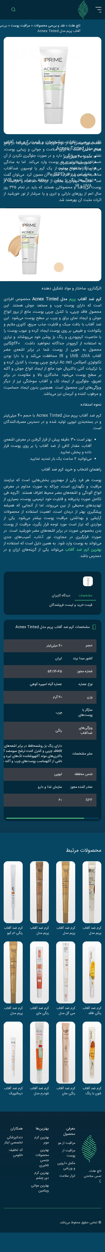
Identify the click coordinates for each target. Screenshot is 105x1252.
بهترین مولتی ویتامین (40, 1188)
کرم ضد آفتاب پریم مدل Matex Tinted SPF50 (65, 930)
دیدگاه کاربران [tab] (61, 596)
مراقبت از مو (66, 1143)
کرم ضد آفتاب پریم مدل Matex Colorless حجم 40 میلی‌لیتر (13, 1011)
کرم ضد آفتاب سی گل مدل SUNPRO (65, 1011)
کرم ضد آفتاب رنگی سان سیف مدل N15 (65, 1091)
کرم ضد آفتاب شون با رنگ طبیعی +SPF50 (92, 1091)
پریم (72, 299)
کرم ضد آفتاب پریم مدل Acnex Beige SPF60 (92, 930)
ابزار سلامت (67, 1176)
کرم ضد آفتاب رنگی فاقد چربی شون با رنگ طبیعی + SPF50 (92, 1011)
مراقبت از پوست (68, 1153)
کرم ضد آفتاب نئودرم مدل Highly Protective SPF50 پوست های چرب (39, 1091)
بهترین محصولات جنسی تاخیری (42, 1158)
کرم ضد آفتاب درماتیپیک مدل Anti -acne (13, 1091)
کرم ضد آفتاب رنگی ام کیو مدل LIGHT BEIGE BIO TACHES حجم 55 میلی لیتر (13, 930)
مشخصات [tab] (85, 596)
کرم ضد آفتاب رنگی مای (39, 1011)
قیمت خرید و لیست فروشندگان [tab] (70, 605)
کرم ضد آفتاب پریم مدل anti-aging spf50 (39, 930)
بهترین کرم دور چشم (41, 1176)
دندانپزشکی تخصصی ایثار (13, 1140)
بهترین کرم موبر (41, 1140)
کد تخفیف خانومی (16, 1153)
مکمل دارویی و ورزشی (66, 1166)
